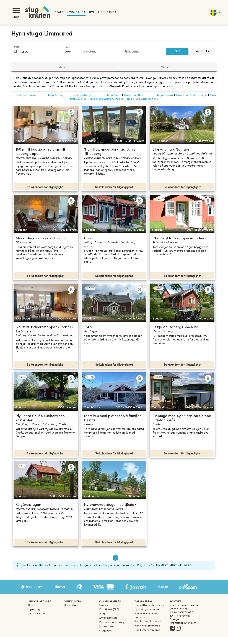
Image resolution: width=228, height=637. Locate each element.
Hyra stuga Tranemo (24, 95)
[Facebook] (172, 628)
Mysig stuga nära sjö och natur (41, 238)
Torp (88, 327)
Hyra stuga (76, 12)
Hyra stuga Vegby (110, 95)
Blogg (102, 614)
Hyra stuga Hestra (135, 95)
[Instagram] (178, 628)
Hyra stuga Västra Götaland (107, 99)
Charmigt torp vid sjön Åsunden (178, 238)
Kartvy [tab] (165, 67)
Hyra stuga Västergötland (142, 99)
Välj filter (202, 51)
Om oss (103, 605)
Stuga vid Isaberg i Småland (175, 327)
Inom (67, 47)
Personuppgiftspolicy (111, 622)
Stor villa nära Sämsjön (171, 149)
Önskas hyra (71, 605)
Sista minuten (36, 614)
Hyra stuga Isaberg (161, 95)
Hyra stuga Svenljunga (82, 95)
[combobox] (35, 52)
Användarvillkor (108, 618)
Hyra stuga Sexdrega (53, 95)
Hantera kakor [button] (107, 626)
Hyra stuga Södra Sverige (191, 95)
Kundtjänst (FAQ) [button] (109, 609)
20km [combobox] (68, 51)
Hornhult (91, 238)
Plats (16, 47)
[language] (215, 12)
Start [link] (59, 12)
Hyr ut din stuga (102, 12)
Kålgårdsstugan (28, 505)
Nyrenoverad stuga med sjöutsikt (111, 505)
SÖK (177, 51)
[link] (149, 605)
